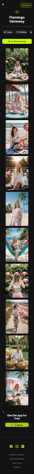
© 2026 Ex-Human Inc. (17, 455)
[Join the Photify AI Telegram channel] (22, 446)
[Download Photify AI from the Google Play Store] (17, 425)
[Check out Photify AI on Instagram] (17, 446)
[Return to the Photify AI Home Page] (8, 5)
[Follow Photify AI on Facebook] (11, 446)
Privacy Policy (17, 463)
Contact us (26, 5)
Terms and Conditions (17, 459)
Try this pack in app (18, 41)
